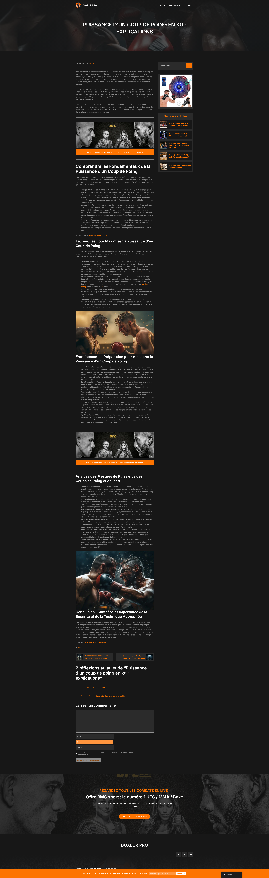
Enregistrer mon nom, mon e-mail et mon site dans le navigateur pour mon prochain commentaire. (111, 753)
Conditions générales (84, 869)
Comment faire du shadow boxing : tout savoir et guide (103, 696)
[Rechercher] (189, 65)
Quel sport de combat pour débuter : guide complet (180, 156)
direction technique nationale (96, 642)
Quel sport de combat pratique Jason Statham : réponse (179, 145)
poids (141, 271)
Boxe (79, 647)
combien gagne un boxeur (99, 235)
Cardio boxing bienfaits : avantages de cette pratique (102, 687)
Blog (189, 5)
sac (102, 287)
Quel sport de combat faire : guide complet (180, 166)
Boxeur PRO (90, 5)
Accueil (162, 5)
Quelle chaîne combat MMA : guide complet (178, 135)
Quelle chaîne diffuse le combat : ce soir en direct (179, 124)
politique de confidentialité (105, 869)
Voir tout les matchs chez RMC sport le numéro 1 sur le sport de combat (114, 152)
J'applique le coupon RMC (134, 817)
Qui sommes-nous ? (176, 5)
